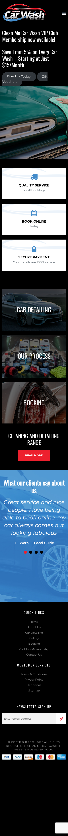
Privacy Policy (34, 679)
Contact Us (34, 654)
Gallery (34, 638)
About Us (34, 627)
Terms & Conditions (34, 674)
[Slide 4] (41, 552)
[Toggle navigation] (64, 13)
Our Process (34, 356)
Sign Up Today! (19, 77)
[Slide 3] (36, 552)
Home (34, 621)
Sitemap (34, 690)
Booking (34, 402)
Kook (48, 749)
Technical (34, 685)
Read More (34, 455)
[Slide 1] (25, 552)
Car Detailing (34, 309)
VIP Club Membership (34, 649)
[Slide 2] (30, 552)
